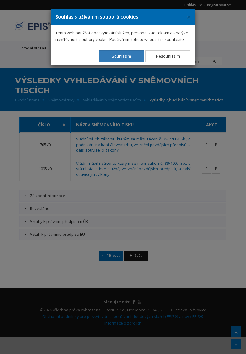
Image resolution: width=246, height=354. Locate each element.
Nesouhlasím (168, 56)
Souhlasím (121, 56)
